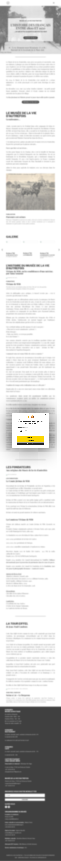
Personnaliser (30, 443)
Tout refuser (30, 440)
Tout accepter (30, 437)
